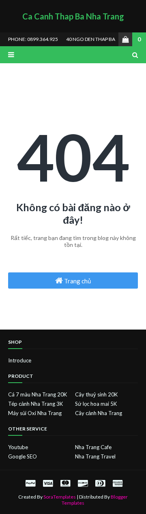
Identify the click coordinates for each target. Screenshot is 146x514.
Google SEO (22, 456)
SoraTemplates (59, 497)
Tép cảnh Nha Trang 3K (35, 403)
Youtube (18, 447)
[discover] (83, 483)
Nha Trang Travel (95, 456)
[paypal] (30, 483)
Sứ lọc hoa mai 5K (96, 403)
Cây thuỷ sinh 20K (96, 394)
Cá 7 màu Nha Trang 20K (37, 394)
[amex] (116, 483)
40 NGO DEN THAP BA (90, 39)
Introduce (19, 360)
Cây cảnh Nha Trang (98, 413)
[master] (65, 483)
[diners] (100, 483)
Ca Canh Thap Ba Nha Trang (73, 16)
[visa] (48, 483)
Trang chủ (77, 281)
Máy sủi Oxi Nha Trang (35, 413)
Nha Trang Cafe (93, 447)
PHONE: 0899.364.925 (33, 39)
